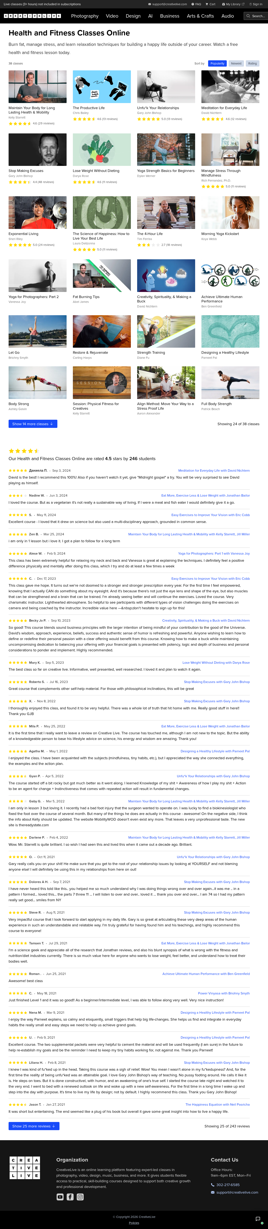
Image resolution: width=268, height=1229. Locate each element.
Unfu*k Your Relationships (158, 107)
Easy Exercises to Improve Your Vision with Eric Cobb (210, 515)
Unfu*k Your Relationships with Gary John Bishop (213, 776)
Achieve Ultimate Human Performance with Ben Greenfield (206, 974)
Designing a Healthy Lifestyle (225, 352)
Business (169, 15)
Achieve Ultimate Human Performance (221, 299)
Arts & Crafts (200, 15)
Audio (228, 15)
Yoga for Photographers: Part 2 (34, 296)
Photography (84, 15)
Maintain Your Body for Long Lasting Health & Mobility (32, 110)
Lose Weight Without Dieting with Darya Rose (216, 663)
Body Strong (19, 403)
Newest (236, 63)
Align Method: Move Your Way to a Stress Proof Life (165, 406)
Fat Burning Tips (86, 296)
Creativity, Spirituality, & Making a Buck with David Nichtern (206, 620)
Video (112, 15)
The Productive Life (89, 107)
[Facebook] (70, 1197)
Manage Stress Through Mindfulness (221, 173)
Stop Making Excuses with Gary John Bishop (217, 682)
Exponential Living (23, 233)
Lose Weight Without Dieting (96, 170)
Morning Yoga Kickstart (220, 233)
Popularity (217, 63)
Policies (134, 1223)
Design (133, 15)
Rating (252, 63)
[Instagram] (80, 1197)
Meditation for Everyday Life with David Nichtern (214, 470)
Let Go (14, 352)
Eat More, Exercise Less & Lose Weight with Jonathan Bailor (205, 495)
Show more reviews (32, 1126)
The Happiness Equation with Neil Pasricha (218, 1104)
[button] (258, 1219)
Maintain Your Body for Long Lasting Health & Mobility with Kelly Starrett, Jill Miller (189, 534)
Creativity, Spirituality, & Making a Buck (164, 299)
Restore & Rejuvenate (90, 352)
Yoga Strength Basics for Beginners (166, 170)
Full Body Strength (216, 403)
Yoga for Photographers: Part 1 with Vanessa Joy (214, 553)
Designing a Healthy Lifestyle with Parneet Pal (215, 751)
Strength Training (151, 352)
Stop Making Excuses (26, 170)
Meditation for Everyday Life (224, 107)
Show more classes (30, 423)
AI (150, 15)
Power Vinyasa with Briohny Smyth (224, 993)
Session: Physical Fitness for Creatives (96, 406)
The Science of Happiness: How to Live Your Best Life (101, 236)
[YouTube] (60, 1197)
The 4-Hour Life (150, 233)
